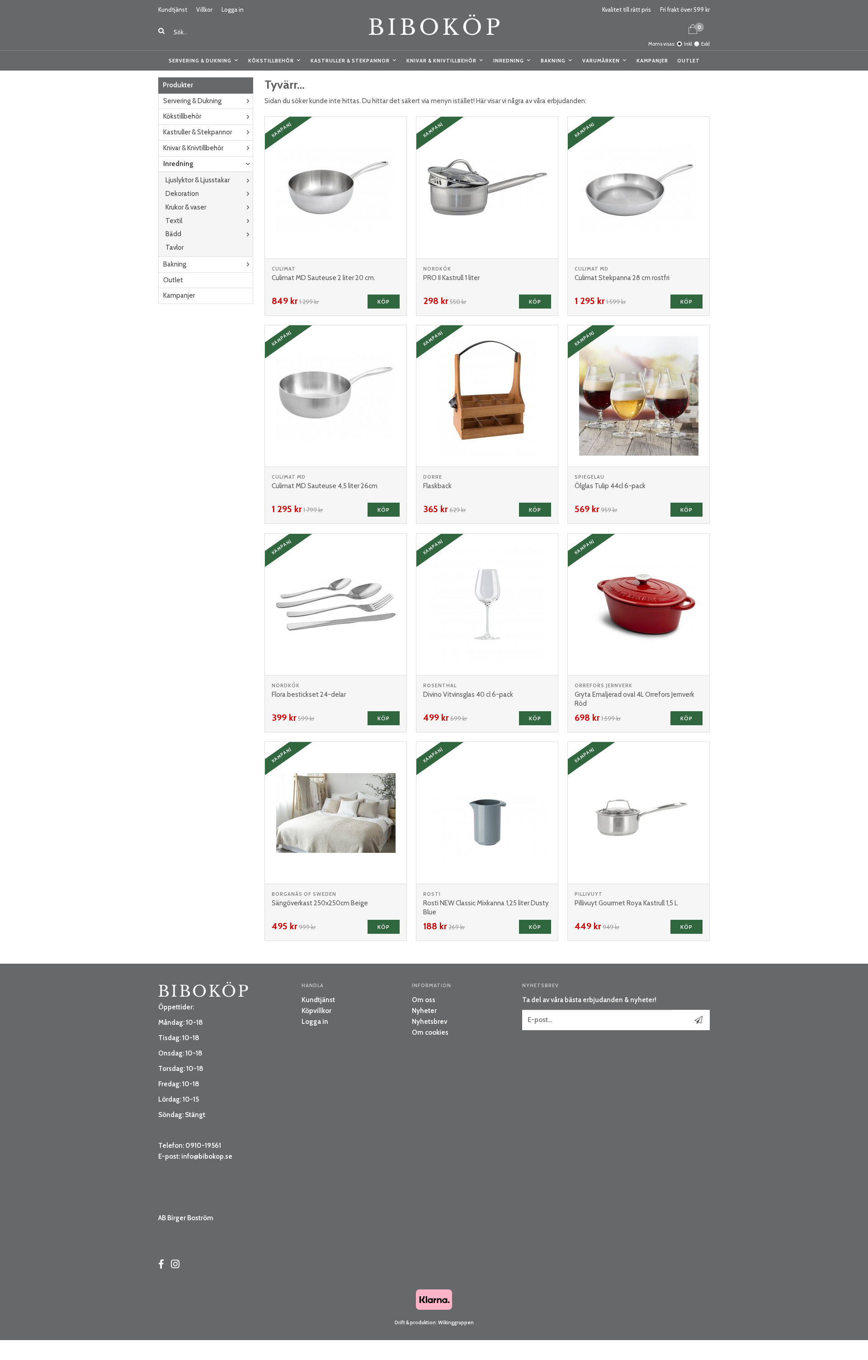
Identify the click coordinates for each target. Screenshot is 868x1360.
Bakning (553, 60)
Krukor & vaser (185, 207)
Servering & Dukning (200, 60)
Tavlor (174, 247)
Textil (173, 221)
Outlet (688, 60)
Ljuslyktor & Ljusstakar (197, 180)
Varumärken (601, 60)
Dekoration (182, 194)
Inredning (508, 60)
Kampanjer (652, 60)
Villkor (204, 9)
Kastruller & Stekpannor (350, 60)
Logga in (233, 9)
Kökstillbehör (271, 60)
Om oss (423, 1000)
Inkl (688, 44)
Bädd (173, 234)
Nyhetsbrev (429, 1022)
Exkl (705, 44)
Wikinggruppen (456, 1322)
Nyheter (424, 1011)
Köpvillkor (316, 1011)
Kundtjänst (172, 9)
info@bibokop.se (206, 1156)
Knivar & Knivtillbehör (441, 60)
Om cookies (430, 1032)
